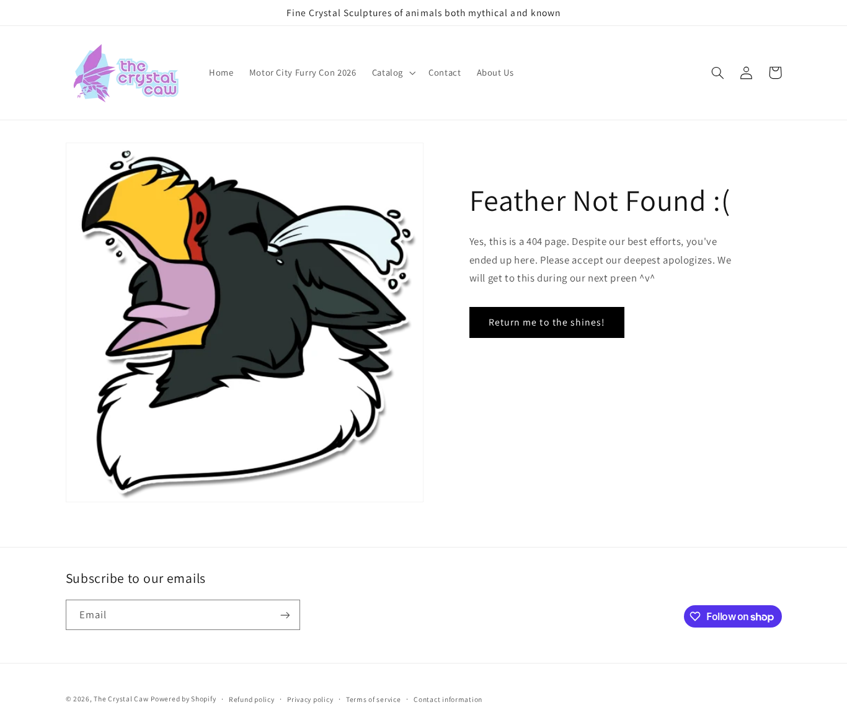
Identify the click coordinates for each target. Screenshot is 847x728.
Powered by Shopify (183, 698)
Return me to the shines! (547, 322)
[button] (392, 73)
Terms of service (373, 699)
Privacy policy (310, 699)
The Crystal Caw (121, 698)
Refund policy (252, 699)
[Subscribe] (284, 615)
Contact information (448, 699)
